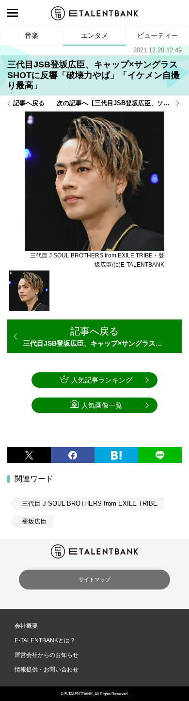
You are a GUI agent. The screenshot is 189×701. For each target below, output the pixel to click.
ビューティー (157, 35)
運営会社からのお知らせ (47, 655)
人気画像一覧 (101, 405)
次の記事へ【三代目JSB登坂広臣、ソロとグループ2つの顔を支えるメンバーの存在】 (119, 103)
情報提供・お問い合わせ (47, 669)
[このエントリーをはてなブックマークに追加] (116, 455)
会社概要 (26, 625)
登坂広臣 (34, 521)
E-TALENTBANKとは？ (45, 640)
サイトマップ (94, 579)
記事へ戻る (29, 103)
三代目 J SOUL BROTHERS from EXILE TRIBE (90, 503)
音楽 (31, 35)
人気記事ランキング (101, 380)
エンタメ (94, 35)
